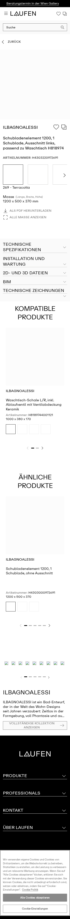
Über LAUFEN (18, 827)
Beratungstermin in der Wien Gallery (32, 3)
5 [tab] (44, 625)
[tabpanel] (35, 384)
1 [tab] (25, 625)
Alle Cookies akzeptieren (35, 897)
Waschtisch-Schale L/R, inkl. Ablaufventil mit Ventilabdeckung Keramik (33, 404)
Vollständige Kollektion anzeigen (31, 725)
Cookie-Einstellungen (35, 908)
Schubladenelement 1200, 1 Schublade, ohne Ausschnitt (29, 571)
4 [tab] (39, 625)
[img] (11, 429)
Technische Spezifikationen (22, 247)
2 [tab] (30, 625)
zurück (14, 41)
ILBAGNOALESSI (20, 391)
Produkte (15, 775)
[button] (62, 28)
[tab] (35, 261)
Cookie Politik (30, 889)
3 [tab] (35, 625)
